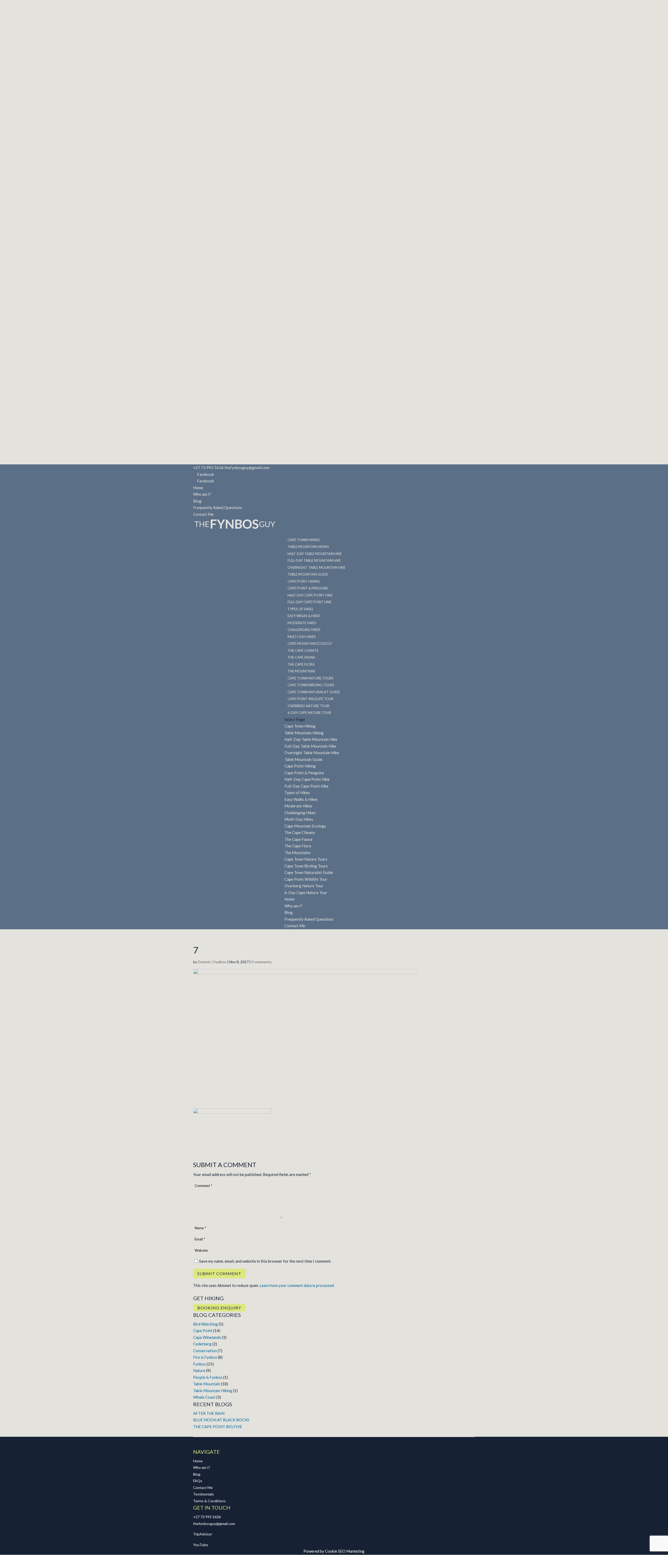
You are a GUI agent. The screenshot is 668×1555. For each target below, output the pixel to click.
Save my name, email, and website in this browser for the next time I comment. (265, 1261)
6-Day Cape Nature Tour (309, 713)
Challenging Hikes (300, 812)
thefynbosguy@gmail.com (214, 1523)
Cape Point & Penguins (304, 772)
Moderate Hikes (298, 805)
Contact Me (203, 514)
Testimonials (203, 1494)
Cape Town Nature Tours (305, 859)
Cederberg (202, 1343)
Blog (197, 501)
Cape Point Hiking (300, 766)
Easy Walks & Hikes (301, 799)
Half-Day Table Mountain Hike (310, 739)
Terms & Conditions (209, 1501)
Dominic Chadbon (212, 962)
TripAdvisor (202, 1534)
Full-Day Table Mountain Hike (310, 746)
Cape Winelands (207, 1337)
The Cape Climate (299, 832)
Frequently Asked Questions (217, 507)
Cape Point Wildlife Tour (305, 879)
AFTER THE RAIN (208, 1413)
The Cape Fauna (298, 839)
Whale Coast (204, 1397)
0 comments (262, 962)
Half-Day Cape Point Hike (307, 779)
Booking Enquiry (219, 1307)
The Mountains (297, 852)
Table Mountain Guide (303, 759)
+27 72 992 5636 (207, 1517)
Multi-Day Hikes (298, 819)
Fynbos (199, 1364)
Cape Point (202, 1330)
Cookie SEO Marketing (345, 1551)
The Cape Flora (297, 845)
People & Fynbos (207, 1377)
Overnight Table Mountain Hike (311, 752)
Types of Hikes (297, 792)
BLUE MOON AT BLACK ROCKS (221, 1419)
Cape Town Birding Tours (306, 866)
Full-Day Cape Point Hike (306, 786)
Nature (199, 1370)
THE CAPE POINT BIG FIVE (217, 1426)
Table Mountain (206, 1383)
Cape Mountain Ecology (305, 826)
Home (198, 487)
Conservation (205, 1350)
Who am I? (202, 494)
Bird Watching (205, 1324)
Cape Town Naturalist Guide (308, 872)
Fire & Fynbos (205, 1357)
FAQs (197, 1481)
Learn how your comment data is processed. (297, 1285)
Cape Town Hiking (299, 726)
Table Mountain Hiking (304, 732)
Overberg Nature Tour (303, 885)
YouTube (200, 1544)
